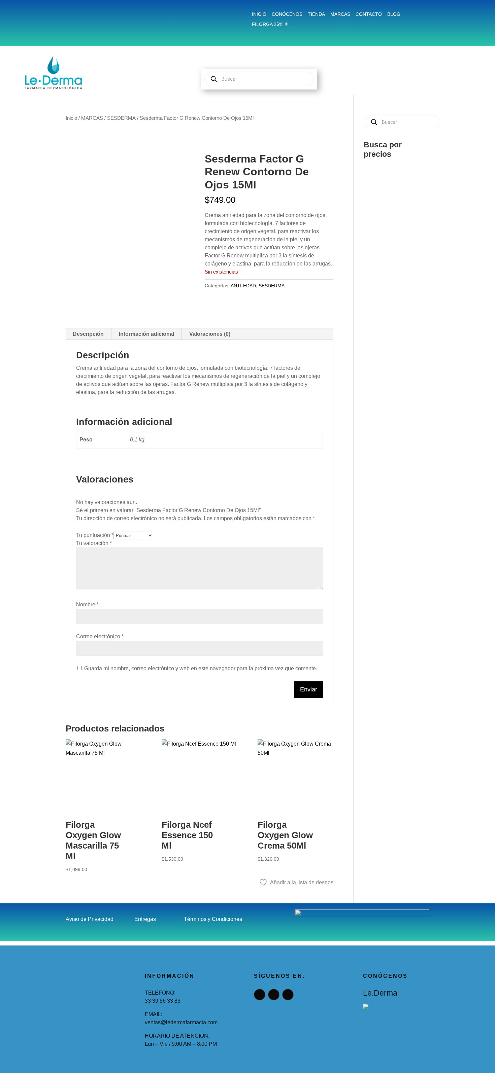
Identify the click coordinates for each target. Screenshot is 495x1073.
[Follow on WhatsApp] (104, 15)
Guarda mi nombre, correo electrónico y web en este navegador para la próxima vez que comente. (200, 668)
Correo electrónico (100, 636)
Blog (393, 14)
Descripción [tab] (88, 334)
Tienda (316, 14)
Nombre (87, 604)
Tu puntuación (94, 535)
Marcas (340, 14)
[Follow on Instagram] (88, 15)
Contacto (369, 14)
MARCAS (92, 118)
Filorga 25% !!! (270, 24)
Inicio (259, 14)
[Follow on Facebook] (72, 15)
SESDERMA (121, 118)
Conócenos (287, 14)
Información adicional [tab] (146, 334)
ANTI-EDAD (243, 285)
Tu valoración (94, 543)
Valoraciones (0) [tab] (209, 334)
